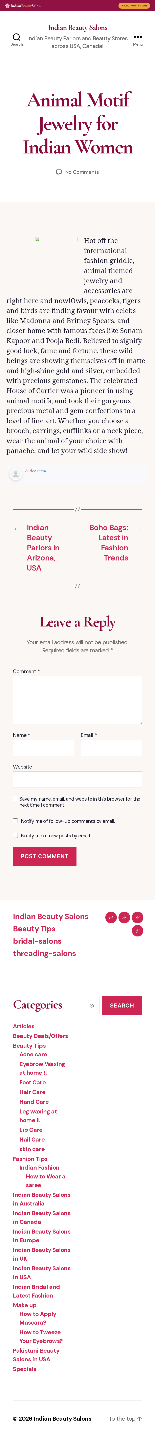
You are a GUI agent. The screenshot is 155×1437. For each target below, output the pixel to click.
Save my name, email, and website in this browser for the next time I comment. (79, 802)
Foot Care (32, 1082)
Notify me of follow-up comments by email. (68, 821)
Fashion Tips (30, 1159)
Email (89, 735)
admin (41, 470)
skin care (32, 1149)
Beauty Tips (34, 929)
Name (21, 735)
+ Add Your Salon (134, 5)
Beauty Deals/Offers (40, 1036)
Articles (24, 1026)
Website (22, 767)
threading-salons (44, 953)
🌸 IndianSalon (23, 5)
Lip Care (31, 1130)
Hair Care (32, 1092)
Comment (26, 671)
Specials (24, 1369)
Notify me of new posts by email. (56, 836)
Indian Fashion (39, 1167)
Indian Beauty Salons (77, 27)
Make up (25, 1305)
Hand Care (34, 1102)
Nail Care (32, 1139)
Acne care (33, 1054)
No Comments (82, 172)
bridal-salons (37, 941)
